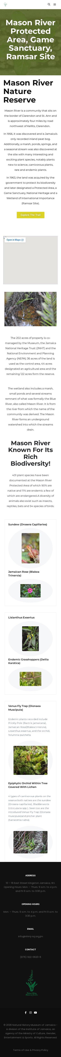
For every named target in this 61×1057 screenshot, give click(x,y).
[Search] (49, 4)
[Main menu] (55, 4)
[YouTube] (35, 1012)
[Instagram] (30, 1012)
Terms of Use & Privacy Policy (30, 1050)
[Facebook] (26, 1012)
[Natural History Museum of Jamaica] (5, 4)
